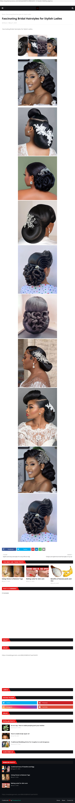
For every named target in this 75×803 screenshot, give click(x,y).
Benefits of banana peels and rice (61, 580)
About (63, 800)
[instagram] (19, 707)
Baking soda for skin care (35, 579)
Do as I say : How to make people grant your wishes (27, 725)
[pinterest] (55, 702)
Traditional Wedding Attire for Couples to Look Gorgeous (30, 742)
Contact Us (70, 800)
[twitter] (19, 702)
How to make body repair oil (20, 734)
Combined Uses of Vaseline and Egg (22, 767)
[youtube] (55, 707)
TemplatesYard (16, 800)
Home (3, 14)
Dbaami (5, 23)
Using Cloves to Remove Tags (12, 579)
